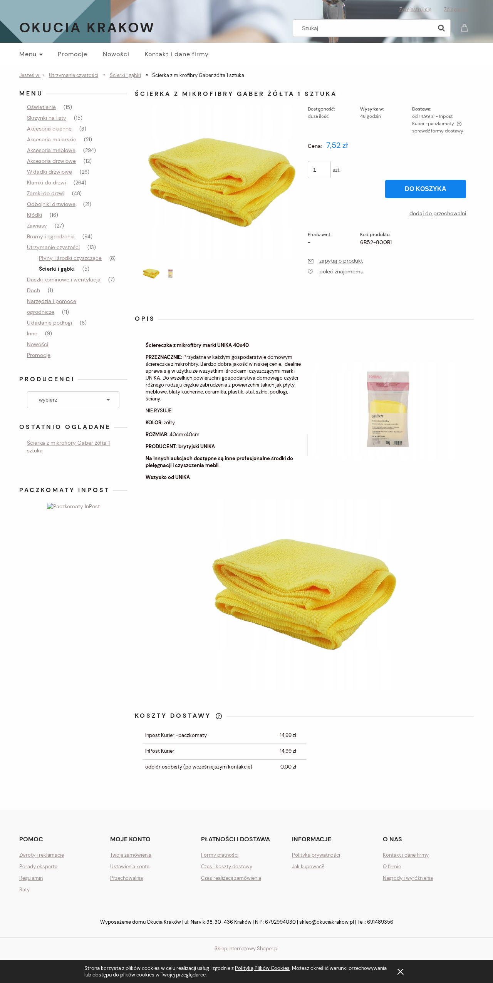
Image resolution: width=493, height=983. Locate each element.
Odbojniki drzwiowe (51, 204)
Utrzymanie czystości (53, 247)
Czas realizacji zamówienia (231, 878)
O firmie (392, 866)
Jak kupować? (308, 866)
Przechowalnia (126, 878)
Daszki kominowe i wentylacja (64, 279)
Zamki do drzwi (45, 193)
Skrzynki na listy (46, 117)
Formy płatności (219, 855)
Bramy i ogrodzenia (51, 236)
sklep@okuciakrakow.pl (326, 922)
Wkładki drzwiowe (49, 171)
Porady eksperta (38, 866)
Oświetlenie (41, 107)
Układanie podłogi (49, 322)
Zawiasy (37, 225)
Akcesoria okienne (49, 128)
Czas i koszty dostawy (226, 866)
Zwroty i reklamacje (41, 855)
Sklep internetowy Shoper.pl (246, 948)
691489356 (380, 922)
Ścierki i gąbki (57, 268)
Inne (32, 333)
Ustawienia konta (129, 866)
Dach (33, 290)
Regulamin (31, 878)
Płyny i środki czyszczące (70, 258)
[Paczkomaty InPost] (73, 505)
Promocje (38, 355)
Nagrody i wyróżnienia (408, 878)
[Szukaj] (441, 28)
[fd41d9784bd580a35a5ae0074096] (151, 273)
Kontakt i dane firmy (406, 855)
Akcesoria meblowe (51, 150)
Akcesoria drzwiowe (51, 160)
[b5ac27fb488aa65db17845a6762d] (170, 273)
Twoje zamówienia (130, 855)
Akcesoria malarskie (51, 139)
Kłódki (34, 214)
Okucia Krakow (87, 27)
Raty (24, 889)
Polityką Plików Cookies (262, 968)
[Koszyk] (465, 27)
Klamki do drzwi (46, 182)
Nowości (37, 344)
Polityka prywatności (316, 855)
